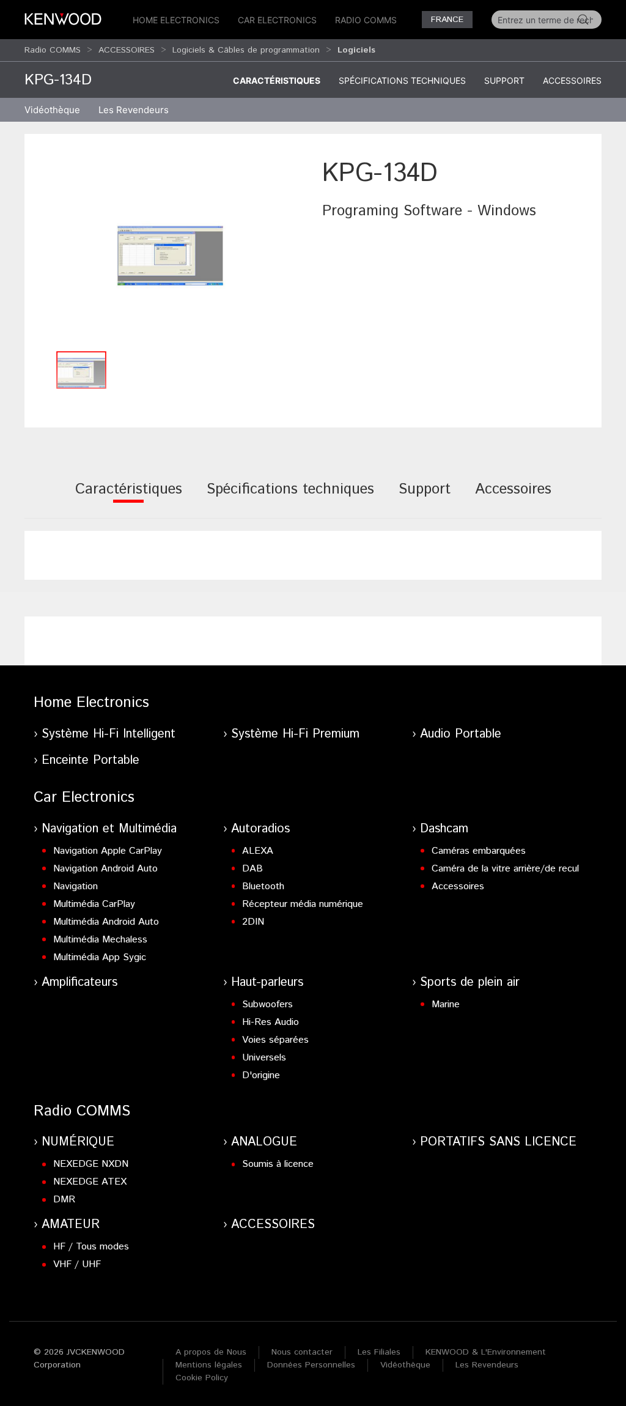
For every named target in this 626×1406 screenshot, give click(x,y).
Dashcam (444, 829)
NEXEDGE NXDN (90, 1164)
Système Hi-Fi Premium (295, 734)
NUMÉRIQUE (78, 1142)
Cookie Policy (201, 1378)
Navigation (75, 886)
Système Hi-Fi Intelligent (108, 734)
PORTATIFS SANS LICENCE (498, 1142)
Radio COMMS (366, 20)
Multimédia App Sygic (99, 957)
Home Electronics (176, 20)
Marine (446, 1004)
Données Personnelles (311, 1365)
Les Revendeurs (133, 110)
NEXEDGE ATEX (90, 1182)
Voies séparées (275, 1040)
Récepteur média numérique (302, 904)
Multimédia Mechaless (100, 940)
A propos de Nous (210, 1352)
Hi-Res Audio (270, 1022)
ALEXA (257, 851)
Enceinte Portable (90, 760)
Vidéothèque (52, 110)
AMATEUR (71, 1225)
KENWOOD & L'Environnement (485, 1352)
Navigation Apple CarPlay (107, 851)
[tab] (128, 497)
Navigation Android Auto (105, 869)
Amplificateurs (79, 982)
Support (504, 80)
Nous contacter (302, 1352)
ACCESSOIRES (126, 50)
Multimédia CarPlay (94, 904)
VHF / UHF (77, 1264)
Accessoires (572, 80)
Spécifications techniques (402, 80)
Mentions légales (208, 1365)
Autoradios (260, 829)
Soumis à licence (278, 1164)
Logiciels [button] (356, 50)
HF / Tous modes (91, 1247)
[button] (170, 250)
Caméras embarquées (479, 851)
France (447, 19)
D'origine (261, 1075)
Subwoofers (267, 1004)
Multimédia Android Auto (106, 922)
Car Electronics (277, 20)
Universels (264, 1058)
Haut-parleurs (267, 982)
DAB (252, 869)
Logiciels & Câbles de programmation (246, 50)
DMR (64, 1200)
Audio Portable (460, 734)
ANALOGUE (264, 1142)
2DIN (253, 922)
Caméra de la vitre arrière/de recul (505, 869)
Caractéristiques (276, 80)
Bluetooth (263, 886)
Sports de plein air (470, 982)
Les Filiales (379, 1352)
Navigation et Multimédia (109, 829)
